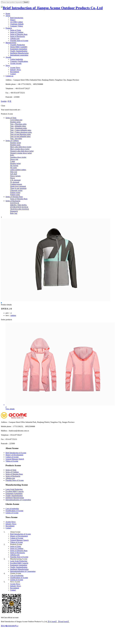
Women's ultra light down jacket (22, 151)
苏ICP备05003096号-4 (9, 626)
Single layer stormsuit (18, 186)
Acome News (15, 68)
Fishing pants (15, 195)
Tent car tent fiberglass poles (20, 134)
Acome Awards (15, 63)
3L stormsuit (14, 182)
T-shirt (12, 161)
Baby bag (13, 213)
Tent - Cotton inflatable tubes (20, 130)
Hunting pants (15, 145)
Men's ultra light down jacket (20, 147)
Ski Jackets (14, 166)
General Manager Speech (15, 459)
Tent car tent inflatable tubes (20, 136)
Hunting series (15, 122)
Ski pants (13, 168)
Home (8, 14)
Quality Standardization (18, 51)
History (13, 20)
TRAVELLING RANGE (19, 209)
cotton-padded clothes (18, 170)
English (3, 101)
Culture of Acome (12, 457)
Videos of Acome (12, 461)
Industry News (15, 70)
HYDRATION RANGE (19, 207)
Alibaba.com (14, 38)
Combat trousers (16, 184)
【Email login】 (63, 622)
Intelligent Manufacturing (19, 53)
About (8, 16)
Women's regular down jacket (21, 153)
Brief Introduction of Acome (16, 453)
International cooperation (19, 55)
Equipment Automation (18, 49)
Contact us (9, 76)
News (8, 65)
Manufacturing (11, 43)
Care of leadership (12, 509)
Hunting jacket (15, 143)
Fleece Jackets (15, 176)
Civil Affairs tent (16, 120)
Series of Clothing (16, 32)
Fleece (12, 178)
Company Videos (16, 26)
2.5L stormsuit (15, 180)
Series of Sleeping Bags (18, 34)
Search (26, 2)
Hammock (14, 211)
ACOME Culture (16, 22)
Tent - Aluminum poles (18, 128)
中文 (9, 101)
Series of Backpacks (17, 36)
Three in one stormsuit (18, 188)
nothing (13, 315)
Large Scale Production (14, 489)
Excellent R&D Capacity (15, 491)
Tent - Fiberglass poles (18, 124)
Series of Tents (15, 30)
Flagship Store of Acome (19, 41)
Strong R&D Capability (18, 47)
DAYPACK (14, 203)
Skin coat (13, 172)
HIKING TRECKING (18, 205)
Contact (13, 74)
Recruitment (14, 72)
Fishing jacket (15, 193)
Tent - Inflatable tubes (18, 126)
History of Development (14, 455)
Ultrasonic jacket (16, 190)
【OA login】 (52, 622)
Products (9, 28)
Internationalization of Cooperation (18, 500)
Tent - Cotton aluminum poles (21, 132)
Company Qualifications (19, 61)
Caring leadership (16, 59)
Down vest (14, 159)
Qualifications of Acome (14, 511)
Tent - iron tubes (16, 139)
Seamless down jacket (18, 157)
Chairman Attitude (17, 24)
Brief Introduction (16, 18)
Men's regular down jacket (19, 149)
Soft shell (13, 174)
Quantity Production (17, 45)
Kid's (12, 155)
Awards (8, 57)
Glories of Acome (12, 513)
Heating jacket (15, 163)
